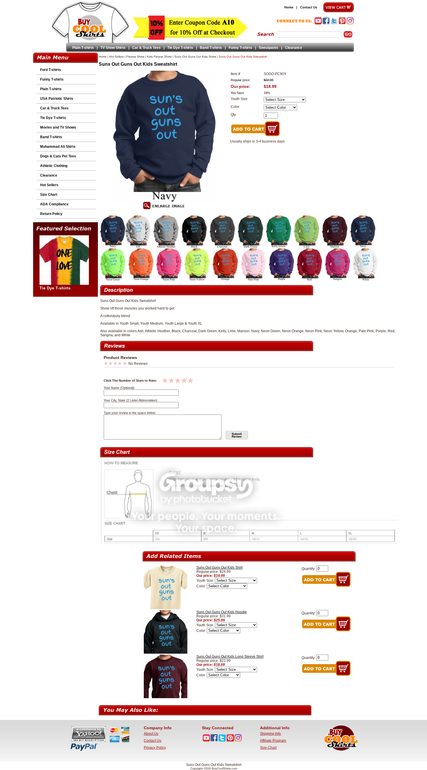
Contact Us (308, 7)
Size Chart (48, 195)
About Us (151, 734)
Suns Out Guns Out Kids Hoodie (221, 612)
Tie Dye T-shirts (180, 48)
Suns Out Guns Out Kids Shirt (219, 568)
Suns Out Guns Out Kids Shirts (195, 56)
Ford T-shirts (50, 70)
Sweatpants (268, 48)
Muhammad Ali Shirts (58, 147)
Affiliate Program (273, 741)
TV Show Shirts (113, 48)
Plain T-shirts (83, 48)
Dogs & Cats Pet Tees (58, 156)
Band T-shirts (211, 48)
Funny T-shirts (240, 48)
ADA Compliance (54, 204)
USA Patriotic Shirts (56, 99)
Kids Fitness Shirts (159, 56)
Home (288, 7)
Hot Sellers (49, 185)
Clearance (293, 48)
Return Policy (51, 214)
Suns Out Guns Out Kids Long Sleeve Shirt (229, 657)
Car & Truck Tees (146, 48)
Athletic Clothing (53, 166)
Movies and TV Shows (58, 127)
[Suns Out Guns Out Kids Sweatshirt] (112, 246)
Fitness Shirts (135, 56)
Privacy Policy (155, 748)
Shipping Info (270, 734)
